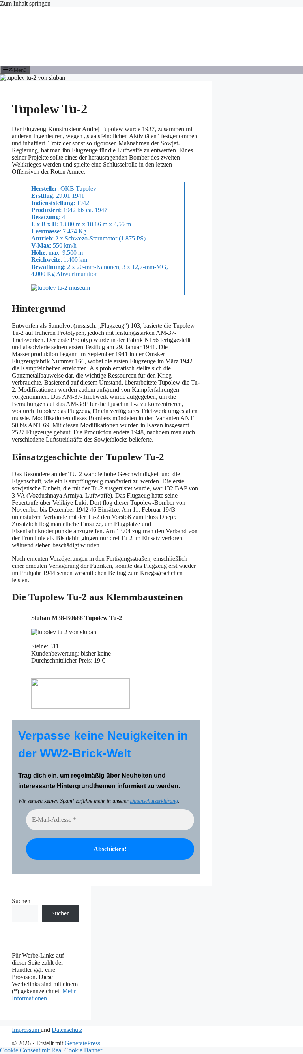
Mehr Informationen (44, 994)
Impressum (26, 1029)
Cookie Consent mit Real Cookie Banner (51, 1050)
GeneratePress (82, 1043)
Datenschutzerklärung (154, 801)
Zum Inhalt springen (25, 3)
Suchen (21, 901)
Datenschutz (67, 1029)
